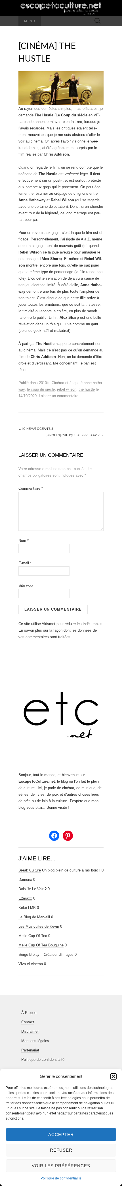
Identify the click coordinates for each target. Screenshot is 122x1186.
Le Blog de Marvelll (34, 917)
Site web (25, 585)
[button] (113, 1076)
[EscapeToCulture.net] (61, 8)
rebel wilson (66, 389)
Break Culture (29, 870)
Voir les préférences (61, 1165)
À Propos (29, 1013)
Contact (27, 1022)
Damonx (25, 879)
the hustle (87, 389)
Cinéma (58, 383)
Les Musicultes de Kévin (38, 926)
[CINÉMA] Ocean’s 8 (35, 428)
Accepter (61, 1134)
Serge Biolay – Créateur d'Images (45, 954)
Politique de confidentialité (61, 1178)
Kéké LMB (27, 908)
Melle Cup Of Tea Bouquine (41, 945)
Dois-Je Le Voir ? (32, 889)
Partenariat (30, 1050)
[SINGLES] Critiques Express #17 (75, 435)
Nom (23, 540)
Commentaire (30, 488)
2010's (44, 383)
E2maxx (25, 898)
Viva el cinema (30, 964)
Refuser (61, 1150)
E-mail (24, 563)
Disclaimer (30, 1031)
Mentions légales (35, 1041)
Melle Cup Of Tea (32, 936)
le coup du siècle (41, 389)
